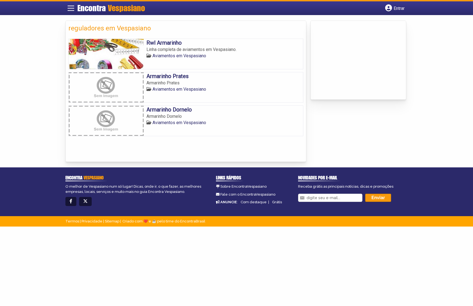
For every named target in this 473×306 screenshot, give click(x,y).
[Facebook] (70, 201)
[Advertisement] (354, 60)
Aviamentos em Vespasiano (179, 55)
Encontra (111, 8)
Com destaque (254, 202)
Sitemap (112, 221)
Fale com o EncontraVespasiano (247, 194)
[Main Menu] (70, 8)
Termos (72, 221)
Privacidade (92, 221)
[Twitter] (85, 201)
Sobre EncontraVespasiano (243, 186)
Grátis (277, 202)
